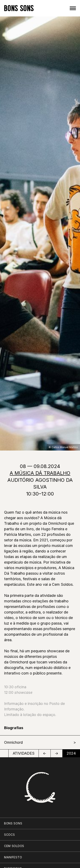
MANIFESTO (13, 857)
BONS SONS (19, 8)
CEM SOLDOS (14, 846)
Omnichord (13, 742)
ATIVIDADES (23, 753)
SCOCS (9, 834)
